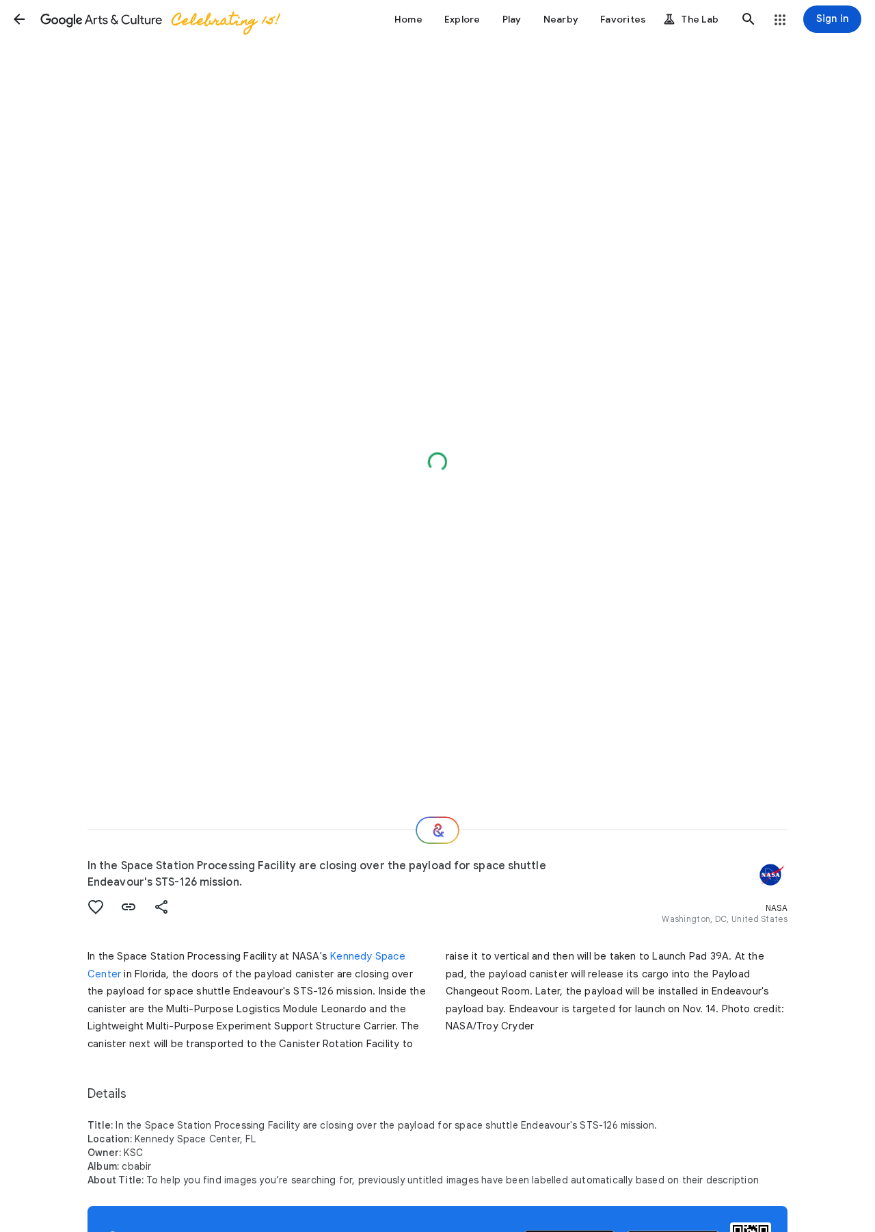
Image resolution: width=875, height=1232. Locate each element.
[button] (19, 19)
